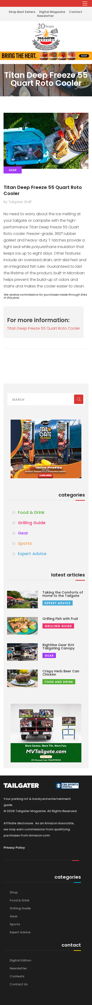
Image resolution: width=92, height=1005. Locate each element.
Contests (17, 976)
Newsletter (45, 16)
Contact (75, 12)
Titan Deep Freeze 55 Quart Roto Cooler (43, 190)
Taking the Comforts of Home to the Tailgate (62, 594)
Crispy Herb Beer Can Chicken (60, 673)
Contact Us (19, 984)
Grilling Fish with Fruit (60, 618)
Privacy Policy (14, 847)
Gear (23, 533)
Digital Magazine (52, 12)
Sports (25, 543)
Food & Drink (31, 512)
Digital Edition (20, 960)
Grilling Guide (32, 523)
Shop (14, 892)
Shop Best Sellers (22, 12)
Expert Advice (32, 554)
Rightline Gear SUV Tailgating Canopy (58, 647)
